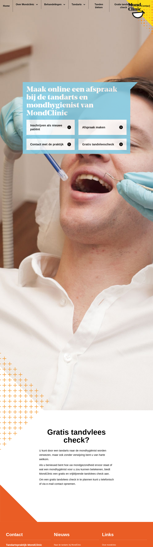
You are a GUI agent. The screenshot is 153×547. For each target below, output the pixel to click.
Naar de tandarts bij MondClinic (67, 545)
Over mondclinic (109, 545)
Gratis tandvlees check (123, 6)
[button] (27, 4)
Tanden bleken (99, 6)
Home (6, 6)
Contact (145, 6)
